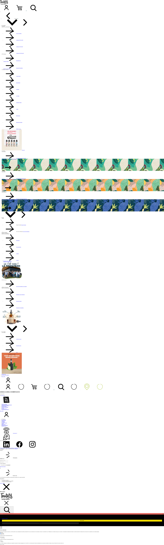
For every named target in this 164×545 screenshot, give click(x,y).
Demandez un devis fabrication (20, 294)
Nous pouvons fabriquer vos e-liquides (21, 286)
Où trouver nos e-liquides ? (5, 409)
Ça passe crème (18, 76)
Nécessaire (2, 533)
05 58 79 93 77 (15, 433)
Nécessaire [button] (1, 532)
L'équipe (17, 260)
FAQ (17, 352)
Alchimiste (17, 89)
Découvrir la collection (13, 179)
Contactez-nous (4, 374)
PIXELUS (16, 448)
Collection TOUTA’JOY (19, 46)
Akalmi (17, 109)
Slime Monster (18, 82)
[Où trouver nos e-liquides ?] (93, 389)
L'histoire (17, 253)
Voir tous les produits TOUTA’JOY (21, 178)
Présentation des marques (5, 405)
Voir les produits (6, 179)
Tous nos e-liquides (18, 33)
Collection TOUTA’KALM (20, 53)
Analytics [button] (1, 540)
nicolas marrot (3, 395)
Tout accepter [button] (82, 520)
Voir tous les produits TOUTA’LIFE (21, 158)
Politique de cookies (5, 518)
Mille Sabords (18, 115)
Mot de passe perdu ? (3, 466)
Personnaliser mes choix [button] (122, 523)
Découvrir (23, 150)
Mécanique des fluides (19, 122)
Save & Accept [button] (2, 544)
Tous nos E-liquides (7, 404)
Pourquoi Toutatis (4, 406)
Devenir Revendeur (19, 301)
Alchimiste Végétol (18, 102)
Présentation (18, 240)
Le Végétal (3, 422)
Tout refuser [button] (40, 523)
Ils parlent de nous (18, 345)
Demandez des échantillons (7, 261)
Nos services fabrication (26, 231)
